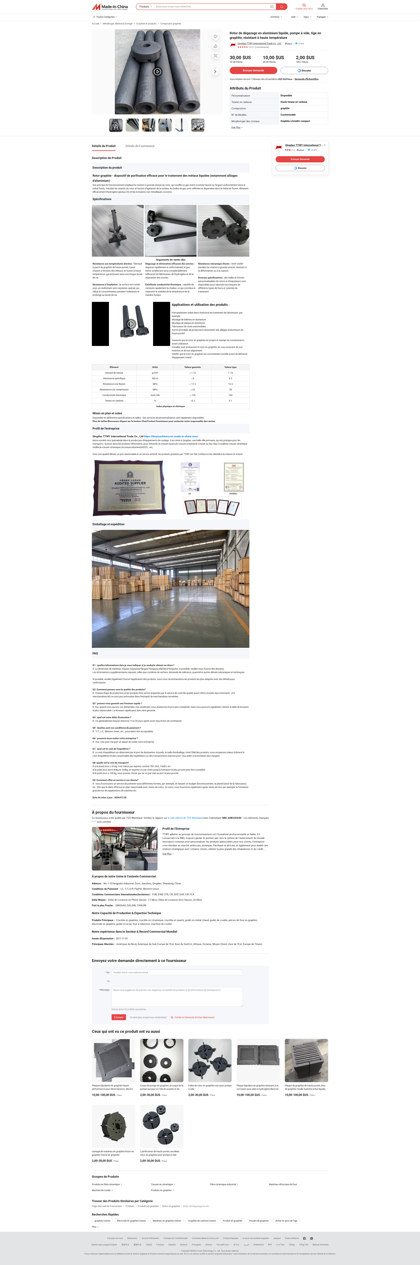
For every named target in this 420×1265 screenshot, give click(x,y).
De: (108, 972)
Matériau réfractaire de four (283, 1184)
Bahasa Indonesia (321, 1244)
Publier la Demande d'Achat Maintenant (193, 1017)
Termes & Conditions (326, 1253)
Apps (306, 16)
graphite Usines (102, 1220)
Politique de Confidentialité (176, 1238)
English (113, 1244)
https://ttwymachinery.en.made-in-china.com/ (171, 436)
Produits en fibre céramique (106, 1184)
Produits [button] (144, 6)
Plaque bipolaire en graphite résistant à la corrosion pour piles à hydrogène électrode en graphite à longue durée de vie (258, 1089)
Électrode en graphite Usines (131, 1220)
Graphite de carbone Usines (202, 1220)
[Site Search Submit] (281, 6)
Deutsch (183, 1244)
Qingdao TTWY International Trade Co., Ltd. (260, 43)
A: (109, 981)
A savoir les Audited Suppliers (256, 1238)
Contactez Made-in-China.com (205, 1238)
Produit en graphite (232, 1220)
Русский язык (223, 1244)
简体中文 (125, 1244)
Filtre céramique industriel (223, 1184)
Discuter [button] (306, 70)
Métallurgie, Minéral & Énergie (118, 23)
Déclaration (132, 1238)
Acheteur (275, 16)
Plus (94, 1226)
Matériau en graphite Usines (167, 1220)
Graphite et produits (146, 23)
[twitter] (311, 1238)
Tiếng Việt (303, 1244)
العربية (246, 1244)
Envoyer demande (253, 70)
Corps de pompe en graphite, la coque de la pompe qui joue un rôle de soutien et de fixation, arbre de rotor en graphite (161, 1089)
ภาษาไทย (280, 1244)
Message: (105, 989)
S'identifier (323, 8)
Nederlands (258, 1244)
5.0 (290, 149)
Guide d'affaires (292, 1238)
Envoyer (118, 1017)
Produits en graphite (161, 1190)
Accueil (95, 23)
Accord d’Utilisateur (150, 1238)
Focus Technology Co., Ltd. (208, 1250)
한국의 (236, 1244)
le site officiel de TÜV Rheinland (185, 817)
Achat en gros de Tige (286, 1220)
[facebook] (304, 1238)
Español (172, 1244)
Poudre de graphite (259, 1220)
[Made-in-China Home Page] (110, 6)
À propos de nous (115, 1238)
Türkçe (292, 1244)
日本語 (149, 1244)
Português (196, 1244)
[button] (271, 6)
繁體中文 (138, 1244)
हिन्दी (270, 1244)
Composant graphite (170, 23)
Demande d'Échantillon (307, 79)
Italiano (208, 1244)
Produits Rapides (230, 1238)
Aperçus (277, 1238)
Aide (293, 16)
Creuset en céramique (162, 1184)
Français (160, 1244)
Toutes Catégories (105, 16)
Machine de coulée (101, 1190)
